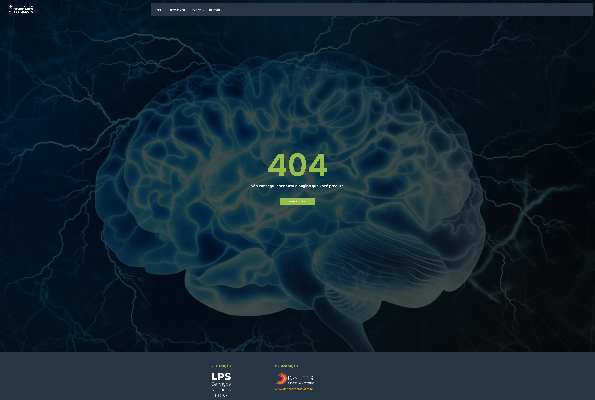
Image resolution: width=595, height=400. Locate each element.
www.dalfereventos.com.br (294, 389)
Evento (196, 10)
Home (158, 10)
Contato (214, 10)
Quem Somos (177, 10)
